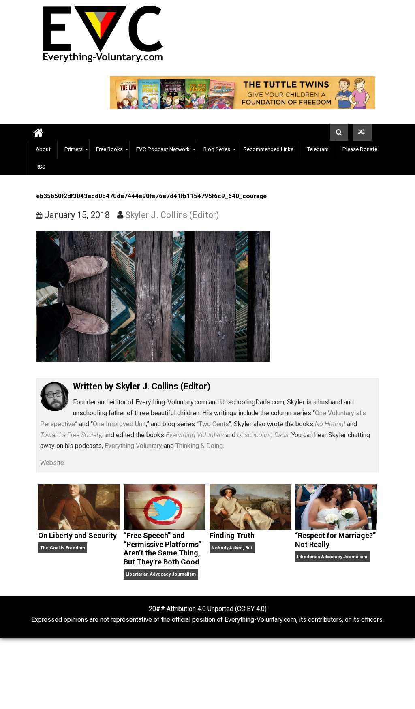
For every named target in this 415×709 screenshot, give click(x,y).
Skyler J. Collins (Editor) (172, 215)
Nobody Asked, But (232, 548)
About (43, 149)
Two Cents (214, 424)
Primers (73, 149)
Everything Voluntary (133, 446)
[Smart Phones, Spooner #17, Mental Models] (362, 132)
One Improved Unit (119, 424)
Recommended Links (268, 149)
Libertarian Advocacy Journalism (161, 574)
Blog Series (216, 149)
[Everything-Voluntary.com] (38, 132)
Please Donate (359, 149)
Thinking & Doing (199, 446)
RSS (40, 166)
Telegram (318, 149)
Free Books (109, 149)
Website (52, 463)
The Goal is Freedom (62, 548)
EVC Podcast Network (163, 149)
